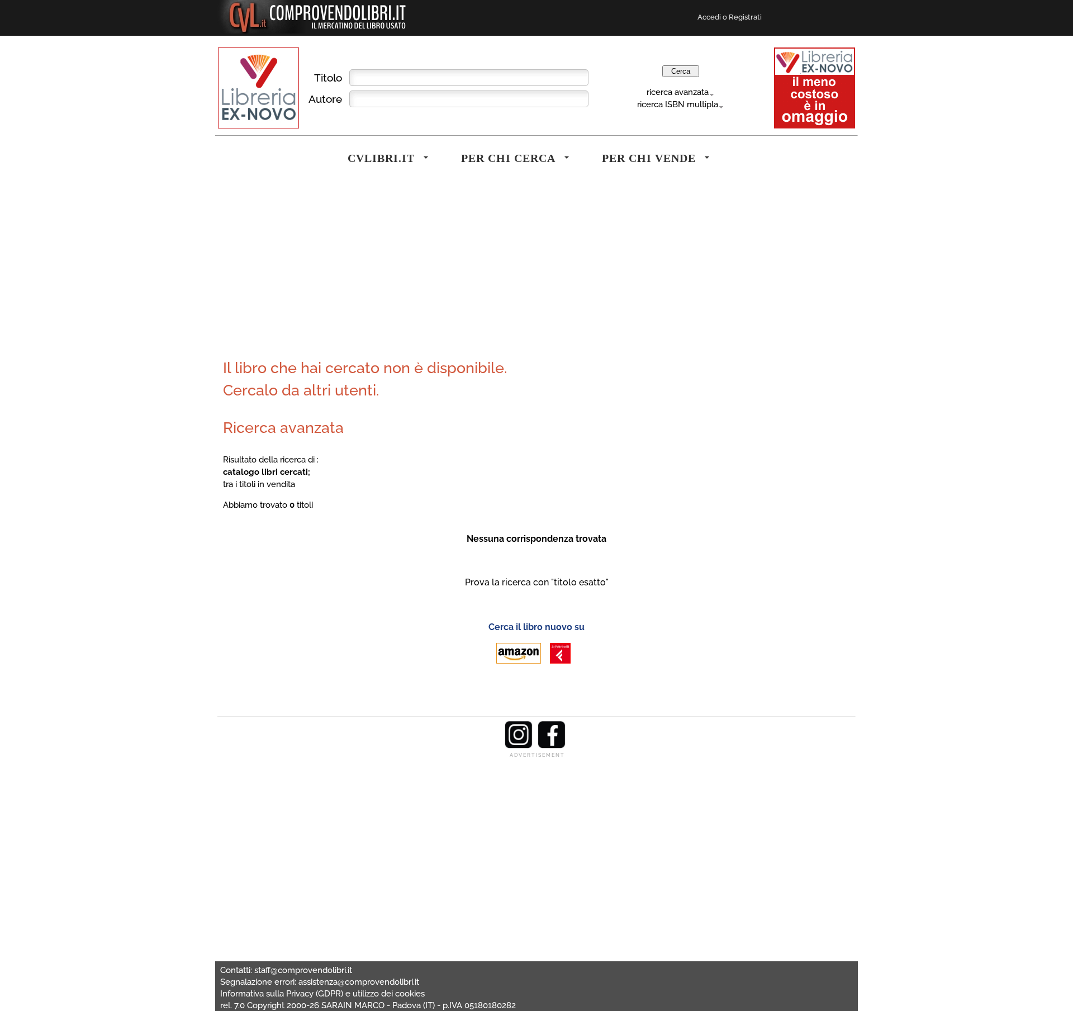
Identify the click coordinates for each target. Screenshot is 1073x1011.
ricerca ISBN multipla (677, 104)
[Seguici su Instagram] (519, 745)
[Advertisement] (377, 270)
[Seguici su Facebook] (552, 745)
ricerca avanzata (678, 92)
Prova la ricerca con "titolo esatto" (537, 582)
